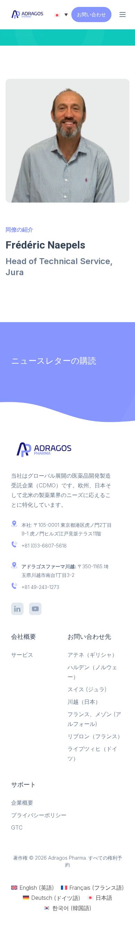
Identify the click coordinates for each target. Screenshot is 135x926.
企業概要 (22, 802)
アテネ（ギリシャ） (92, 654)
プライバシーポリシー (38, 815)
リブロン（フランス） (95, 736)
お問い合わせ (91, 14)
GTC (16, 827)
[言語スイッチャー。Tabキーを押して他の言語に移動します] (61, 14)
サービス (22, 654)
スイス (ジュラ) (87, 689)
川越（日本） (84, 701)
